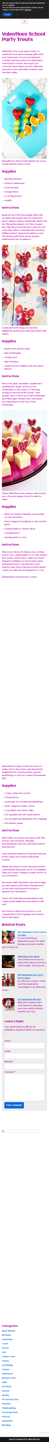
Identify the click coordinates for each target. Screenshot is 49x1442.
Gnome (5, 1370)
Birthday (6, 1335)
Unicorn (6, 1417)
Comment (10, 1072)
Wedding (6, 1425)
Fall (4, 1352)
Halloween (7, 1374)
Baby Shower (9, 1331)
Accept (7, 14)
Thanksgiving (9, 1408)
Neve (11, 1439)
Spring (5, 1395)
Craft (5, 1344)
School (5, 1391)
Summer (6, 1404)
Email (7, 1051)
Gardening (7, 1365)
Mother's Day (9, 1378)
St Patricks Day (10, 1400)
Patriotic (7, 1387)
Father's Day (8, 1357)
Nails (4, 1382)
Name (8, 1041)
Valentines (7, 1421)
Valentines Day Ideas (28, 957)
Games (5, 1361)
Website (8, 1062)
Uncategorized (10, 1412)
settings (28, 10)
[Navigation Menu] (25, 21)
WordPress (34, 1439)
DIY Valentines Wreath (29, 1000)
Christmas (7, 1340)
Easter (5, 1348)
